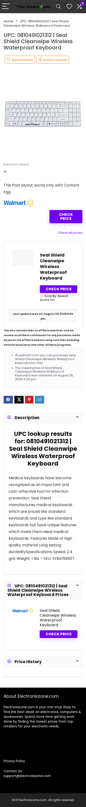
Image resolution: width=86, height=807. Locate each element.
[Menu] (5, 6)
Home (8, 21)
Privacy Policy (14, 761)
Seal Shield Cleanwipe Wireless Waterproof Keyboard (53, 266)
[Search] (58, 6)
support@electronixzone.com (27, 776)
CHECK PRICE (66, 216)
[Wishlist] (69, 7)
